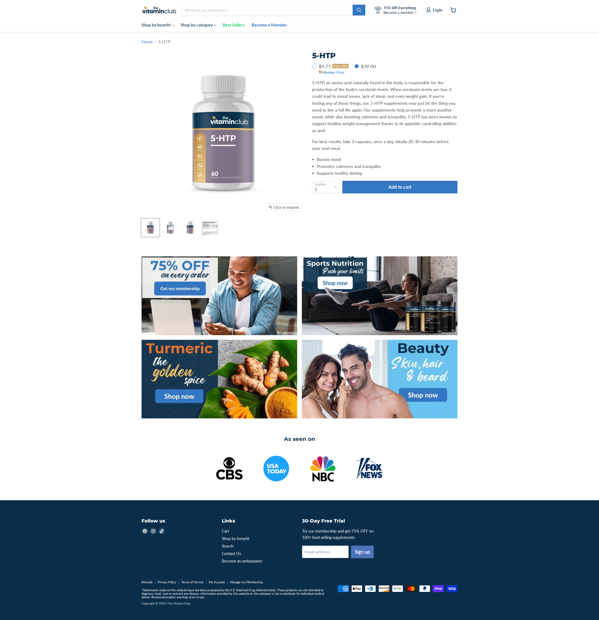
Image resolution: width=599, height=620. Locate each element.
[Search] (359, 10)
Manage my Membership (246, 582)
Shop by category (197, 24)
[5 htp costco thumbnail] (210, 227)
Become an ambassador (242, 560)
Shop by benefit (157, 24)
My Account (217, 582)
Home (147, 41)
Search (227, 546)
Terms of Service (192, 582)
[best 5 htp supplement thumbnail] (150, 227)
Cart (225, 531)
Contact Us (231, 553)
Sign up (362, 552)
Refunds (147, 582)
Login (437, 9)
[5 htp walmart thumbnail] (190, 227)
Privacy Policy (167, 582)
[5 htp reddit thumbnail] (170, 227)
